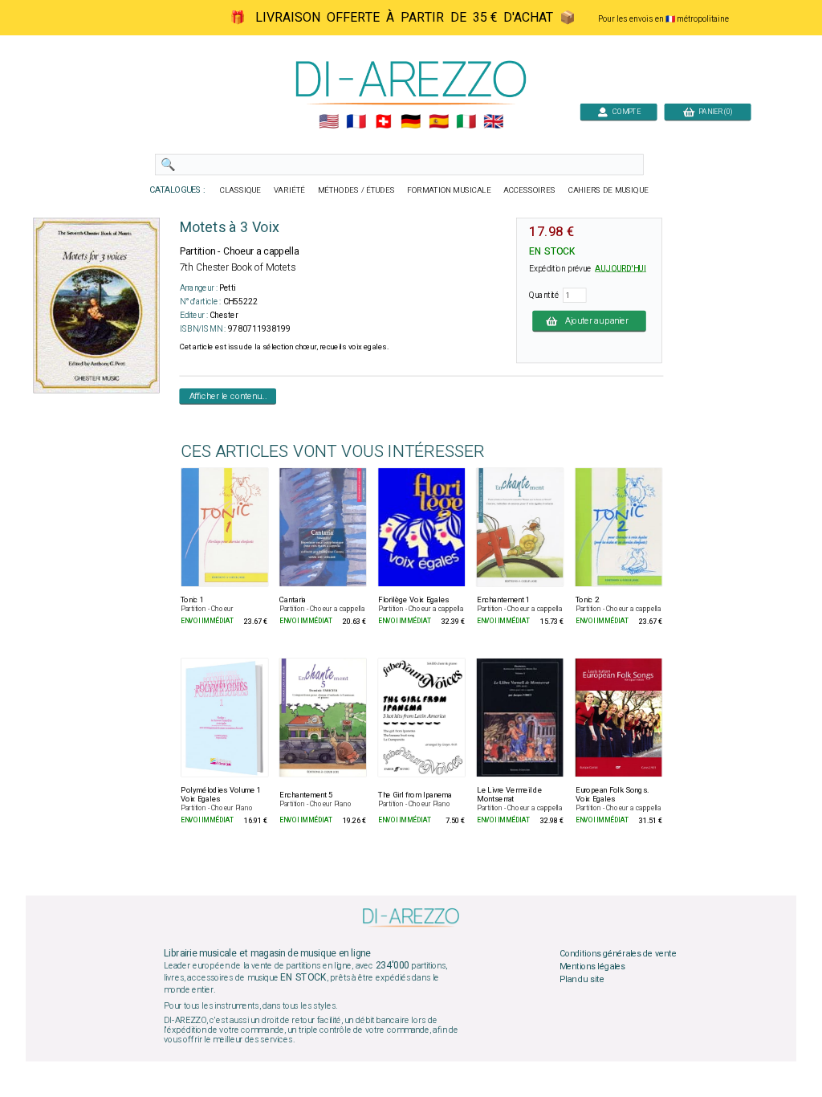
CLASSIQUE (241, 190)
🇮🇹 (466, 122)
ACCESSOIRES (529, 190)
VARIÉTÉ (289, 190)
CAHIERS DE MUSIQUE (608, 190)
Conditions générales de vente (618, 954)
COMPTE (624, 111)
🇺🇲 (329, 122)
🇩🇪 (411, 122)
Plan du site (582, 979)
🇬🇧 (493, 122)
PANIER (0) (713, 111)
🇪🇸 (439, 122)
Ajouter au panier (597, 320)
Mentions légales (592, 966)
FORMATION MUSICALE (448, 190)
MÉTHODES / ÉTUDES (356, 190)
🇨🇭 (383, 122)
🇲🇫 (356, 122)
